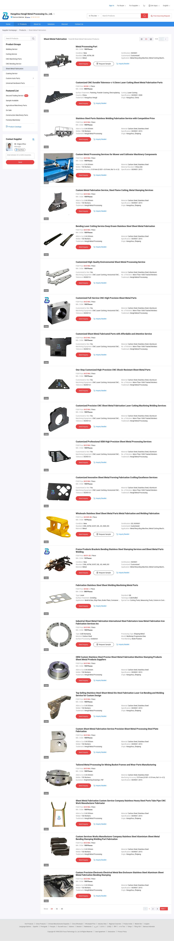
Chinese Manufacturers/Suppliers (58, 924)
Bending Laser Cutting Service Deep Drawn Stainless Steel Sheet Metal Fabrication (115, 226)
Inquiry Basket (124, 63)
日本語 (109, 926)
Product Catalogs (14, 127)
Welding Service (11, 49)
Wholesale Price (90, 924)
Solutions (51, 24)
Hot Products (29, 924)
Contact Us (79, 24)
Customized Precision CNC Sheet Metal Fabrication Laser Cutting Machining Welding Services (121, 405)
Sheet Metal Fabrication (14, 68)
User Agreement (100, 931)
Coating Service (11, 73)
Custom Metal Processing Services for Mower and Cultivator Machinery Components (116, 154)
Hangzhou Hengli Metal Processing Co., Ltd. (32, 14)
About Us (37, 24)
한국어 (102, 926)
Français (52, 926)
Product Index (127, 924)
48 (62, 909)
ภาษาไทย (122, 926)
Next (163, 909)
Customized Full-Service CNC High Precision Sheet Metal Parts (106, 298)
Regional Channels (115, 924)
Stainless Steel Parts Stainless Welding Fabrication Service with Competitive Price (115, 118)
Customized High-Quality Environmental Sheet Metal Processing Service (110, 262)
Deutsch (79, 926)
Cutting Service (11, 54)
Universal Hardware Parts (15, 83)
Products (23, 24)
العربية (96, 926)
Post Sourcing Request (161, 16)
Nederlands (87, 926)
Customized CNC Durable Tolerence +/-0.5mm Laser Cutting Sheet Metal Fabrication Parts (119, 82)
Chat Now (21, 150)
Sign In (111, 5)
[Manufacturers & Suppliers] (17, 4)
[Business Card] (33, 139)
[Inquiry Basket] (144, 5)
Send (20, 162)
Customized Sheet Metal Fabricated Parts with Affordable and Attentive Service (114, 334)
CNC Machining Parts (14, 59)
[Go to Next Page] (165, 39)
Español (35, 926)
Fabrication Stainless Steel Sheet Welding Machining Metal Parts (107, 585)
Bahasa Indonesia (149, 926)
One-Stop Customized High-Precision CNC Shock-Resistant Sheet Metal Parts (113, 370)
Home (8, 24)
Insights (146, 924)
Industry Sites (102, 924)
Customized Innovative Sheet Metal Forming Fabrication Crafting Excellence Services (116, 477)
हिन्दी (115, 926)
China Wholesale (77, 924)
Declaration (111, 931)
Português (44, 926)
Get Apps (154, 5)
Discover (65, 24)
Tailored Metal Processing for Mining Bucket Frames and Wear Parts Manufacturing (116, 764)
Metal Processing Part (86, 46)
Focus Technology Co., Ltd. (71, 931)
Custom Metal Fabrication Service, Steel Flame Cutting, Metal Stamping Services (114, 190)
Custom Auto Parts (13, 78)
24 (52, 909)
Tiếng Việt (137, 926)
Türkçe (129, 926)
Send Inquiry (83, 64)
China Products (41, 924)
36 (57, 909)
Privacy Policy (122, 931)
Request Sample (105, 64)
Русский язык (62, 926)
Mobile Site (138, 924)
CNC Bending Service (13, 64)
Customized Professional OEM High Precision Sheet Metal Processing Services (114, 441)
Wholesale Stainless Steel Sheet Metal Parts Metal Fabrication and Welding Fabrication (117, 513)
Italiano (71, 926)
